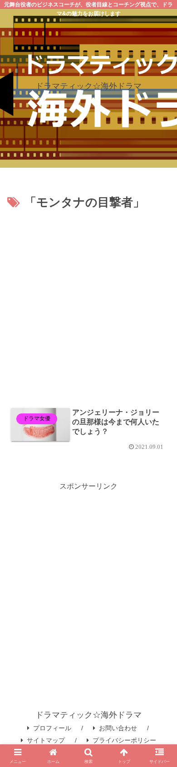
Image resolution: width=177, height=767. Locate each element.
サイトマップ (46, 740)
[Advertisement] (88, 306)
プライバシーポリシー (124, 740)
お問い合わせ (118, 728)
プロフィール (52, 728)
